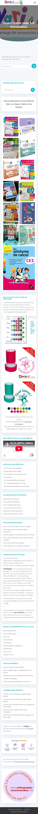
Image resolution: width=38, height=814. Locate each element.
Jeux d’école (7, 640)
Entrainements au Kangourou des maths (18, 675)
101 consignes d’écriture (12, 505)
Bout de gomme (9, 631)
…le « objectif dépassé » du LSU (14, 483)
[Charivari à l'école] (13, 2)
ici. (33, 617)
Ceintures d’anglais (10, 678)
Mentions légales (14, 809)
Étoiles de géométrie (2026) (13, 667)
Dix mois (6, 637)
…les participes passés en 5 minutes (16, 486)
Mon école (7, 652)
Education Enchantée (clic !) (17, 312)
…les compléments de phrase (14, 480)
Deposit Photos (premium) (25, 762)
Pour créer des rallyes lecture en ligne (17, 526)
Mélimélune (7, 649)
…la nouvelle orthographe (12, 468)
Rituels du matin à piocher (12, 511)
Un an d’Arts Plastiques (11, 502)
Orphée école (8, 655)
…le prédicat (7, 477)
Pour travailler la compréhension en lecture (19, 535)
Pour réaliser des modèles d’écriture (16, 546)
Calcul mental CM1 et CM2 (12, 514)
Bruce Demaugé (9, 634)
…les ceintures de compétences (14, 474)
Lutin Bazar (7, 643)
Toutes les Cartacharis (11, 499)
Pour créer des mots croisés (13, 543)
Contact (27, 809)
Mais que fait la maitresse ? (13, 646)
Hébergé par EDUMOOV (19, 812)
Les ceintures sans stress (12, 508)
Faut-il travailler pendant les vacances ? (17, 681)
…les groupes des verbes (12, 471)
